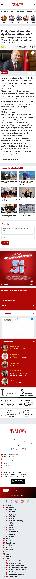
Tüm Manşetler (8, 464)
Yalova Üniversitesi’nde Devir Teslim (11, 393)
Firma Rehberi (11, 543)
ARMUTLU (9, 400)
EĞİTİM (7, 389)
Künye (8, 554)
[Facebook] (10, 449)
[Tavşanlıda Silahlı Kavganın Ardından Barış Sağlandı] (9, 192)
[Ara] (34, 5)
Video (8, 538)
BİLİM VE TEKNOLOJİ (23, 474)
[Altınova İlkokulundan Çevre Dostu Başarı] (27, 208)
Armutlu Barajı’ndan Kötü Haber (11, 404)
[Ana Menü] (2, 4)
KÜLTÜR (29, 11)
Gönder (5, 243)
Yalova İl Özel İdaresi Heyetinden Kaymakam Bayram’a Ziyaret (8, 215)
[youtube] (22, 501)
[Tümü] (34, 313)
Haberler (4, 28)
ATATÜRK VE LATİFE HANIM (18, 357)
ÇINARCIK (27, 389)
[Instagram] (16, 449)
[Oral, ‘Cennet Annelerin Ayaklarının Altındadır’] (18, 60)
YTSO (12, 366)
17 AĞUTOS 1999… (16, 383)
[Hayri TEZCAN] (4, 364)
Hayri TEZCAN (14, 363)
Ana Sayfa (9, 505)
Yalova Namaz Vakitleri (10, 458)
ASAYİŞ (19, 476)
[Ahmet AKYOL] (4, 347)
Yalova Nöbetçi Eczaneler (11, 454)
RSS (6, 490)
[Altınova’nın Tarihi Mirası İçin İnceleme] (9, 175)
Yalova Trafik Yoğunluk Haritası (12, 460)
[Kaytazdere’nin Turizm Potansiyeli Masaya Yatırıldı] (27, 175)
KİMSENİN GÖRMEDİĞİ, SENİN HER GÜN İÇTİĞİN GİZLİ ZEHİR (21, 374)
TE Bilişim (22, 495)
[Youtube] (22, 449)
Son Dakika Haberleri (9, 466)
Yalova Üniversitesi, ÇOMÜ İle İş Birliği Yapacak (30, 414)
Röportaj (9, 547)
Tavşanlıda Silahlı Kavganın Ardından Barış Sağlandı (9, 199)
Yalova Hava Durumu (9, 456)
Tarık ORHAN (14, 355)
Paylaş (5, 72)
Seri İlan (9, 545)
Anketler (9, 552)
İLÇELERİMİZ (13, 532)
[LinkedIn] (19, 449)
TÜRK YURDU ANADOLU (17, 349)
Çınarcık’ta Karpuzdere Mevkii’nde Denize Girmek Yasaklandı (30, 394)
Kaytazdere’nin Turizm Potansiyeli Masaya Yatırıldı (26, 183)
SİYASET (12, 11)
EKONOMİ (20, 11)
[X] (13, 449)
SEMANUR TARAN (15, 371)
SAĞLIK (5, 476)
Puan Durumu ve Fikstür (10, 462)
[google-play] (18, 481)
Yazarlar (9, 541)
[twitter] (11, 501)
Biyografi (9, 549)
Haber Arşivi (7, 468)
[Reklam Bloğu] (18, 268)
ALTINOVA (12, 28)
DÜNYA (12, 476)
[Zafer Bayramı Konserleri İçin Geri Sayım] (27, 192)
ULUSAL (12, 529)
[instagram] (16, 501)
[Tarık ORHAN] (4, 356)
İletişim (8, 556)
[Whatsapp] (25, 449)
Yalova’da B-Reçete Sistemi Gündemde (12, 414)
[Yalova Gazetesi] (18, 5)
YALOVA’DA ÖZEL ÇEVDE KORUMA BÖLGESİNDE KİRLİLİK (29, 404)
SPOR (19, 472)
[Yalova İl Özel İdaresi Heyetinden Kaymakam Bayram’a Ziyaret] (9, 208)
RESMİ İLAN (13, 534)
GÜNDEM (4, 11)
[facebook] (6, 501)
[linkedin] (32, 501)
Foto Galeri (10, 536)
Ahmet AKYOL (14, 346)
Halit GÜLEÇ (14, 380)
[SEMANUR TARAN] (4, 373)
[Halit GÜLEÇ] (4, 381)
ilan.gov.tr (26, 476)
